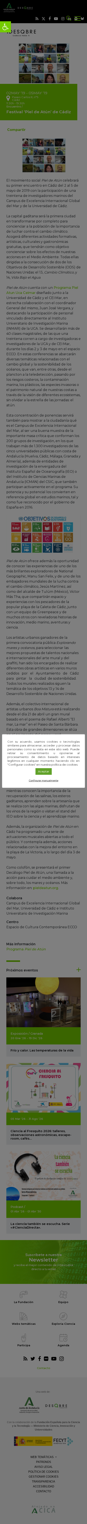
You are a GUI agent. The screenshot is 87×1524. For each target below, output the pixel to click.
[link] (5, 26)
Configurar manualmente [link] (43, 780)
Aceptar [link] (43, 771)
